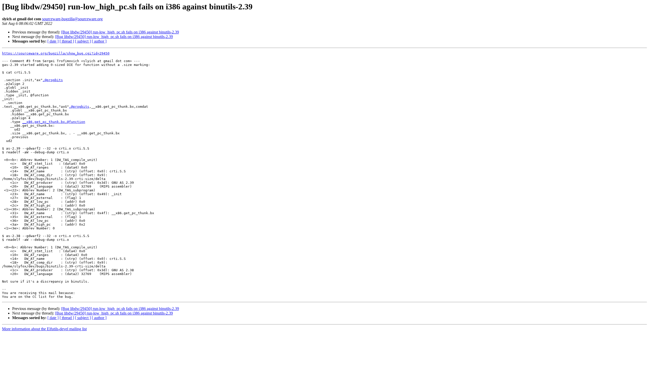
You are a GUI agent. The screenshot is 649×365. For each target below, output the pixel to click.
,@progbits (53, 80)
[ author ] (99, 41)
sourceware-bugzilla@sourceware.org (72, 19)
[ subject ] (83, 41)
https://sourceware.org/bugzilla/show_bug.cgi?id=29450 (56, 53)
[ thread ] (67, 41)
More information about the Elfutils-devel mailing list (44, 329)
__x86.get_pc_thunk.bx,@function (53, 122)
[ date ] (53, 41)
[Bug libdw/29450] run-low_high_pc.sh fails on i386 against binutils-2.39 (120, 32)
